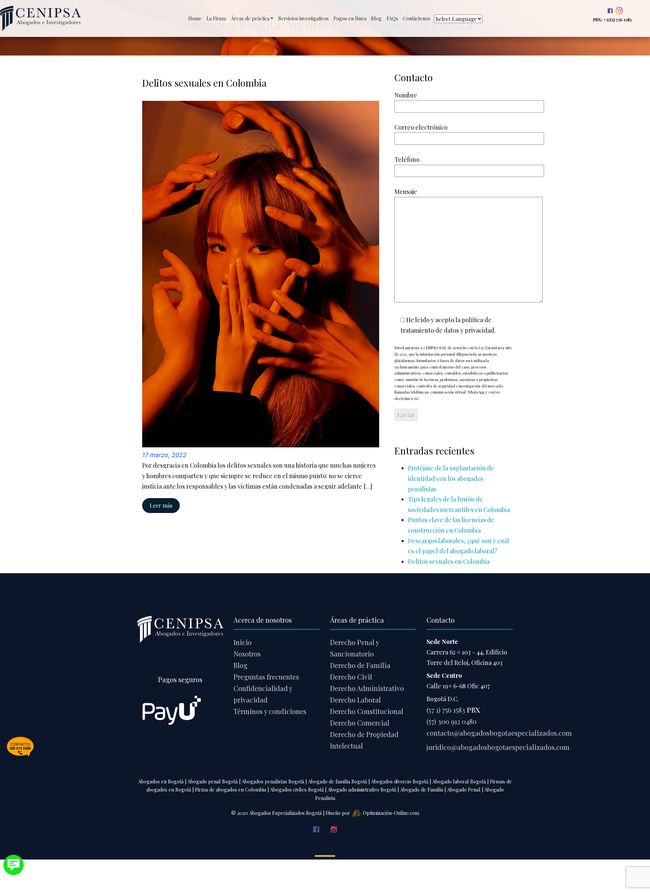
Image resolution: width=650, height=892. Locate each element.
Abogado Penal (463, 789)
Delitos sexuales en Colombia (449, 561)
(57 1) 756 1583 (453, 709)
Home (195, 18)
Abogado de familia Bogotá (337, 781)
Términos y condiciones (270, 711)
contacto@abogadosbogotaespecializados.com (499, 732)
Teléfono (406, 159)
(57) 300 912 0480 (452, 721)
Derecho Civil (351, 676)
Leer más (161, 505)
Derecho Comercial (359, 722)
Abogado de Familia (421, 789)
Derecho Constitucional (366, 711)
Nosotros (247, 653)
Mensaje (405, 191)
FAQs (392, 18)
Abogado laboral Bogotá (459, 781)
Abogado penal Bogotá (213, 781)
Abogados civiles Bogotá (297, 789)
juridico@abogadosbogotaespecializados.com (498, 747)
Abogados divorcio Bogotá (399, 781)
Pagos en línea (349, 18)
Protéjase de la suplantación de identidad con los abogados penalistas (451, 478)
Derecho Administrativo (367, 688)
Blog (376, 18)
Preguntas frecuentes (266, 676)
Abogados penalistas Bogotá (273, 781)
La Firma (216, 18)
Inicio (243, 642)
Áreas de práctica (250, 18)
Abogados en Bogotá (160, 781)
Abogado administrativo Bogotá (362, 789)
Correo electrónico (421, 127)
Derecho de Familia (360, 665)
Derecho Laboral (355, 699)
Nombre (405, 95)
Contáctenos (416, 18)
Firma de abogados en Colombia (230, 789)
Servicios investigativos (303, 18)
